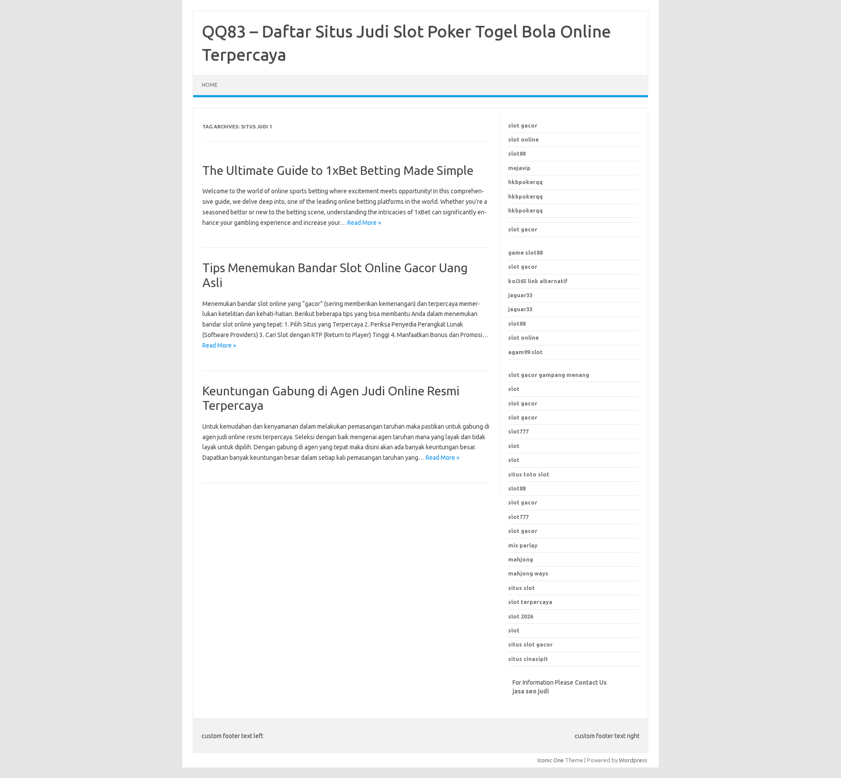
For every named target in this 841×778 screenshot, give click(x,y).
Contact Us (591, 682)
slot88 (517, 153)
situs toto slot (528, 474)
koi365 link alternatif (538, 281)
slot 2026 (520, 616)
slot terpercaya (530, 602)
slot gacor (522, 125)
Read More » (364, 222)
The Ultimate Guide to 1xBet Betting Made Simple (338, 170)
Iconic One (550, 760)
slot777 (518, 431)
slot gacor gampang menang (548, 375)
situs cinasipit (528, 659)
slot (513, 389)
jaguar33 (520, 295)
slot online (523, 139)
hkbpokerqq (525, 182)
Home (210, 85)
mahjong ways (528, 573)
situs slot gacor (530, 644)
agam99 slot (525, 352)
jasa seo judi (530, 691)
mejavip (519, 168)
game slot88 (525, 252)
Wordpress (633, 760)
